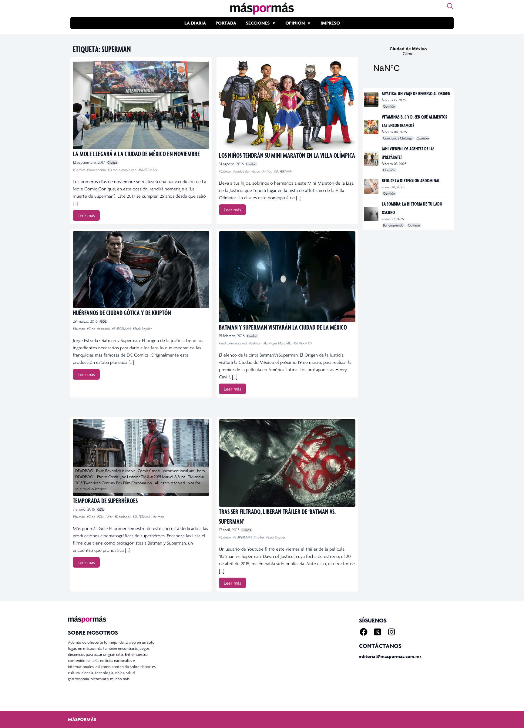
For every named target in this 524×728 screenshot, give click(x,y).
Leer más (86, 215)
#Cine (91, 329)
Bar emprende (393, 225)
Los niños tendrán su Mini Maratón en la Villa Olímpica (287, 155)
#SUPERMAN (148, 170)
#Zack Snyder (142, 329)
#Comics (79, 170)
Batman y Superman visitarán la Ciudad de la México (283, 327)
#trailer (259, 537)
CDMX (246, 530)
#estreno (104, 329)
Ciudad (112, 162)
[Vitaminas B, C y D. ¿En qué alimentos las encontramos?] (371, 127)
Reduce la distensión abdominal (411, 180)
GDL (103, 321)
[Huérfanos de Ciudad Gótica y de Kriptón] (141, 269)
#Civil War (105, 517)
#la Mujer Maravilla (278, 343)
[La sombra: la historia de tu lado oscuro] (371, 214)
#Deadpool (123, 517)
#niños (267, 171)
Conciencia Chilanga (398, 138)
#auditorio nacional (233, 343)
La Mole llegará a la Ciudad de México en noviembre (136, 153)
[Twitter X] (377, 631)
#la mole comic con (122, 170)
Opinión (295, 23)
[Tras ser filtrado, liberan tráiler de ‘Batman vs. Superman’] (287, 462)
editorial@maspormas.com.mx (390, 656)
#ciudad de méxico (247, 171)
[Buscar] (450, 6)
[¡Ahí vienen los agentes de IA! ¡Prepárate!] (371, 159)
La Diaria (195, 23)
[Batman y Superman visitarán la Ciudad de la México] (287, 276)
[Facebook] (363, 631)
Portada (226, 23)
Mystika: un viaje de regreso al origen (416, 93)
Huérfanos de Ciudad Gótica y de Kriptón (122, 312)
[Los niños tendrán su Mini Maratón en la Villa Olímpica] (287, 104)
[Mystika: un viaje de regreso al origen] (371, 99)
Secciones (258, 23)
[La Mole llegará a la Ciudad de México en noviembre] (141, 104)
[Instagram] (391, 631)
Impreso (330, 23)
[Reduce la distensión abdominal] (371, 186)
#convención (97, 170)
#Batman (225, 171)
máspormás (82, 719)
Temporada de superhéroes (105, 500)
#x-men (158, 517)
